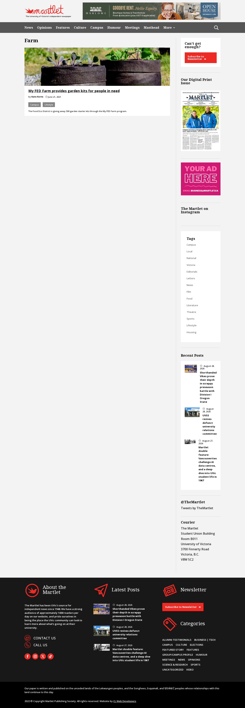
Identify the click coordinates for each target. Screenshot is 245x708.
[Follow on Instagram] (35, 656)
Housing (191, 332)
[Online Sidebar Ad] (200, 194)
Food (189, 298)
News (28, 28)
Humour (114, 28)
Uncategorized (172, 669)
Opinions (44, 28)
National (191, 258)
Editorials (192, 271)
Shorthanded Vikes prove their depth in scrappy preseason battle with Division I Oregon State (208, 387)
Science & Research (175, 664)
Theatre (191, 312)
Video (190, 669)
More (167, 28)
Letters (191, 278)
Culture (80, 28)
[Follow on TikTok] (50, 656)
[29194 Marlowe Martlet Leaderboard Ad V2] (151, 18)
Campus (96, 28)
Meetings (132, 28)
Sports (190, 318)
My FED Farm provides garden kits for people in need (74, 90)
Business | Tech (205, 639)
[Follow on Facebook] (27, 656)
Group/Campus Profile (177, 654)
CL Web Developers (124, 701)
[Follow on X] (43, 656)
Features (63, 28)
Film (189, 291)
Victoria (191, 265)
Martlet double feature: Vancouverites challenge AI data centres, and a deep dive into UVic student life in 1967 (207, 464)
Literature (192, 305)
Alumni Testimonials (176, 639)
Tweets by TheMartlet (197, 508)
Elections (196, 644)
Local (189, 251)
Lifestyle (49, 104)
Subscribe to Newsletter (196, 58)
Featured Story (173, 649)
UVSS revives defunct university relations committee (210, 424)
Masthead (151, 28)
